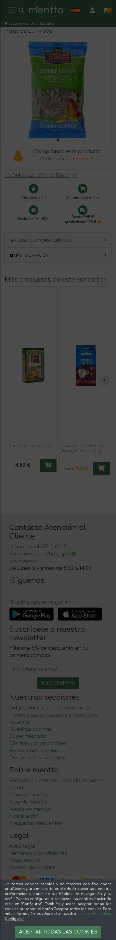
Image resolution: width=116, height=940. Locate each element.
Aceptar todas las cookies (58, 932)
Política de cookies (94, 914)
